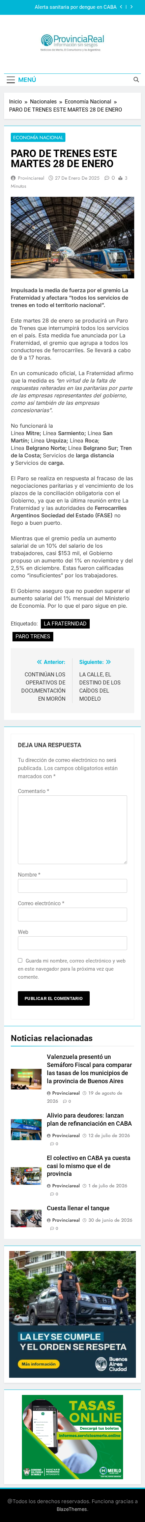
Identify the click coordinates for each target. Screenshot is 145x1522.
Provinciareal (31, 178)
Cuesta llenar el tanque (78, 1208)
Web (23, 932)
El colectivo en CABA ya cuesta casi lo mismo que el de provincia (88, 1166)
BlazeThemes (72, 1509)
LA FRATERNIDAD (65, 623)
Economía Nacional (38, 137)
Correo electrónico (41, 903)
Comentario (33, 791)
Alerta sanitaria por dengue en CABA (76, 7)
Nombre (29, 875)
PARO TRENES (33, 636)
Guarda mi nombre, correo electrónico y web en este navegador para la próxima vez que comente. (71, 969)
